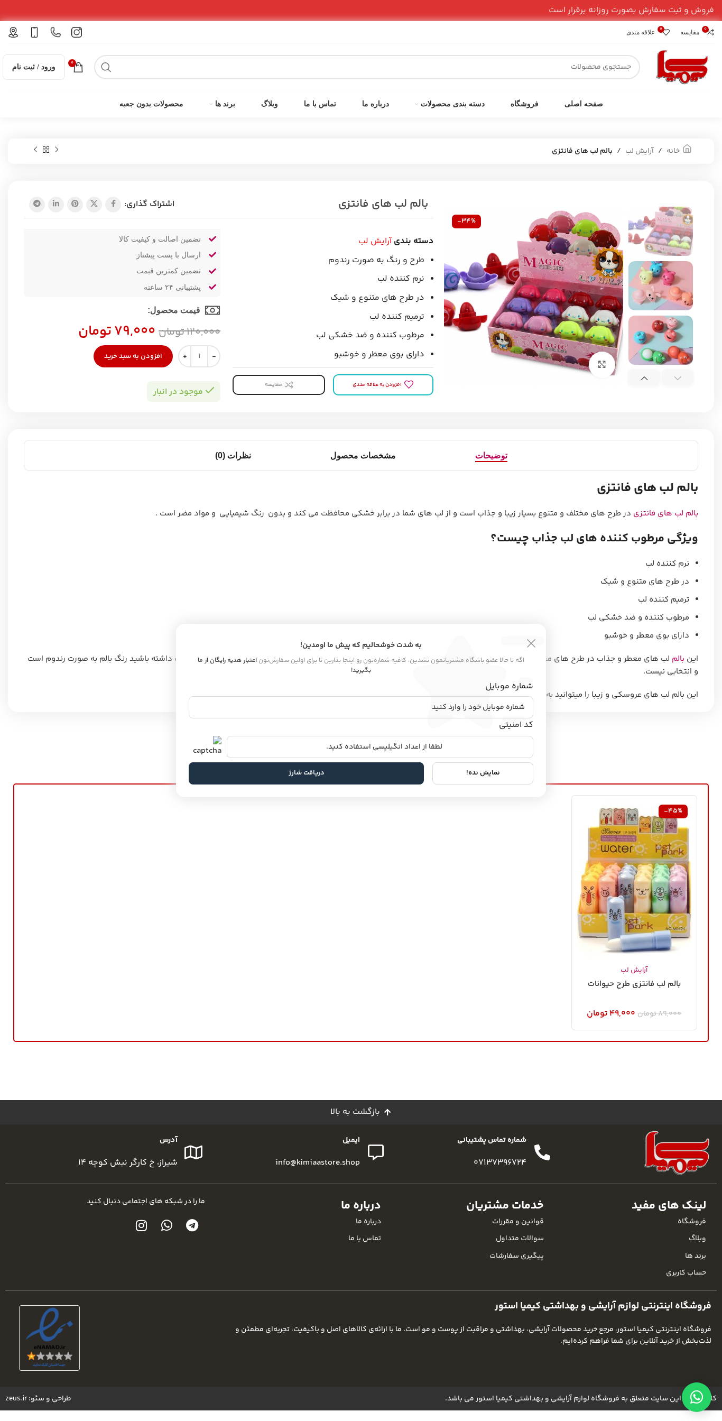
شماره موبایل (509, 686)
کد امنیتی (516, 724)
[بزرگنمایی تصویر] (602, 365)
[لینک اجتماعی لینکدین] (56, 205)
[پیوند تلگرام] (37, 205)
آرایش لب (639, 151)
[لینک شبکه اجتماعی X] (94, 205)
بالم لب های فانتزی (665, 514)
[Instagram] (141, 1225)
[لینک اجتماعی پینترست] (75, 205)
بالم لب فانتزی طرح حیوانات (634, 984)
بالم (678, 659)
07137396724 (500, 1162)
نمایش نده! (483, 773)
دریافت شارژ (307, 773)
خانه (673, 151)
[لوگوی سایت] (682, 66)
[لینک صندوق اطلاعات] (76, 32)
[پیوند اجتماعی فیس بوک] (113, 205)
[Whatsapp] (167, 1225)
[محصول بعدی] (35, 150)
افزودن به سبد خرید (133, 356)
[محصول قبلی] (56, 150)
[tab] (491, 455)
